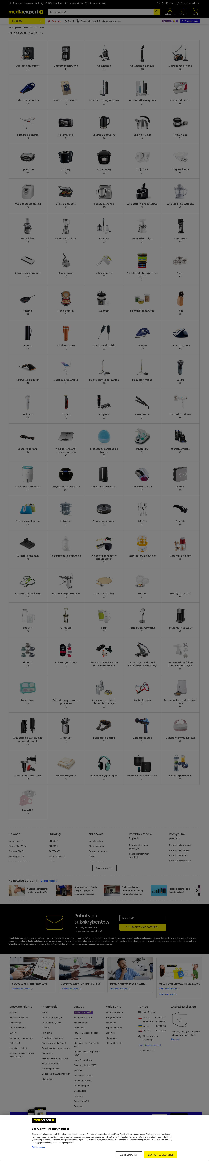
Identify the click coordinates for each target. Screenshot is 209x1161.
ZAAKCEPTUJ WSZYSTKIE (160, 1154)
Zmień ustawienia (128, 1154)
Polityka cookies (38, 1147)
